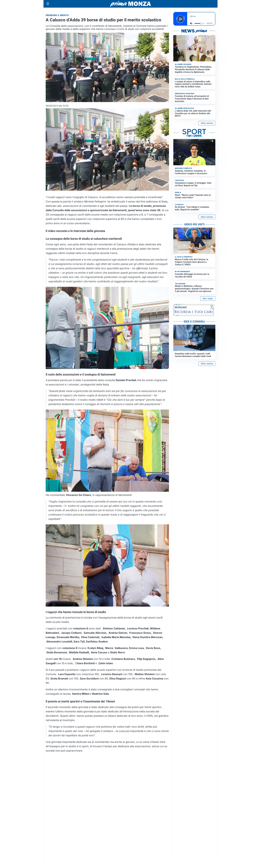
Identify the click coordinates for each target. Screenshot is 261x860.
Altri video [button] (208, 298)
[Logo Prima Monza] (130, 4)
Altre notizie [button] (207, 123)
